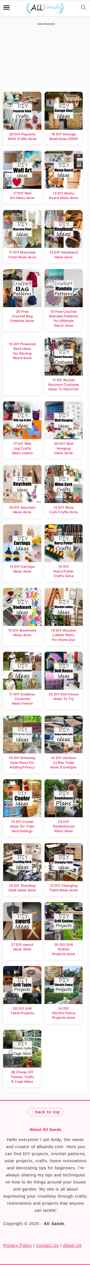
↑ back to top (45, 1112)
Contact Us (47, 1245)
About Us (72, 1245)
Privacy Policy (17, 1245)
